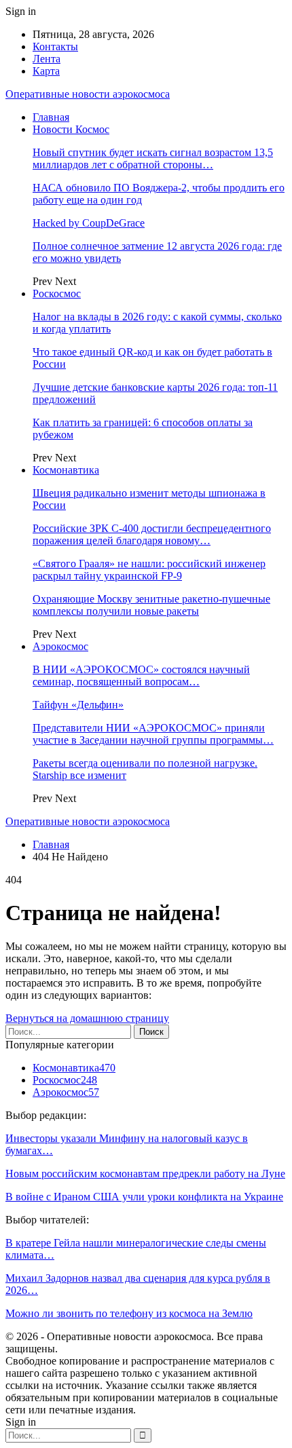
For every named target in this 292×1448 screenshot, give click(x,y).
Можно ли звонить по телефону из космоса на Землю (129, 1313)
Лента (46, 58)
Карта (46, 71)
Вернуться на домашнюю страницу (87, 1018)
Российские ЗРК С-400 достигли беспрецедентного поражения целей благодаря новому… (152, 534)
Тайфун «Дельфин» (78, 704)
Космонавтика (66, 470)
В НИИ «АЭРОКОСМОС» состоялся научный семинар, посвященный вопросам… (141, 675)
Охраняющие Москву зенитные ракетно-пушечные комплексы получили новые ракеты (151, 605)
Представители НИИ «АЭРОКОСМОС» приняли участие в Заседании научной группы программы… (153, 734)
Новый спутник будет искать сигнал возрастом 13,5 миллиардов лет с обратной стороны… (153, 158)
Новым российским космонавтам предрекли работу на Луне (145, 1173)
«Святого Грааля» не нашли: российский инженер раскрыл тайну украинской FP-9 (149, 570)
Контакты (55, 46)
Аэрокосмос (60, 646)
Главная (51, 117)
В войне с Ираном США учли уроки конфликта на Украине (144, 1196)
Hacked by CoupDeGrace (89, 223)
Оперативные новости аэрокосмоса (87, 94)
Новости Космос (71, 129)
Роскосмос (57, 293)
